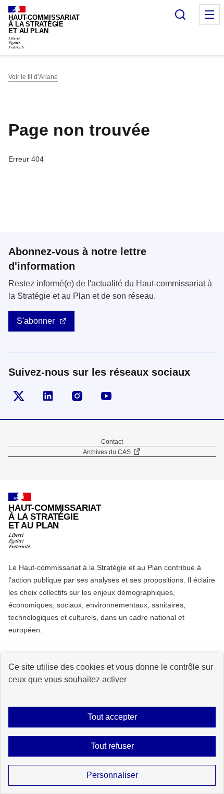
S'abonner (36, 320)
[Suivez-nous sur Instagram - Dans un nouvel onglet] (77, 396)
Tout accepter (112, 716)
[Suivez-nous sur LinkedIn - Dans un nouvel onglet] (48, 396)
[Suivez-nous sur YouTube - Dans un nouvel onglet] (106, 396)
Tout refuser (112, 746)
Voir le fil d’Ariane (33, 77)
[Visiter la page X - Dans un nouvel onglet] (18, 396)
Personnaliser (112, 775)
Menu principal (209, 14)
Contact (112, 441)
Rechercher (180, 14)
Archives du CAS (107, 452)
